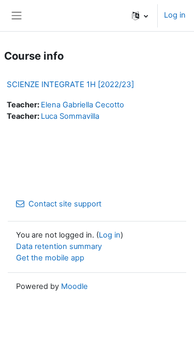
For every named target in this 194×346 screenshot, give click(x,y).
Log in (175, 15)
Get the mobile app (50, 257)
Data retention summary (59, 246)
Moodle (74, 286)
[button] (140, 15)
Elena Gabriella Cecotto (82, 104)
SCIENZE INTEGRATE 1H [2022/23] (70, 84)
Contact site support (64, 204)
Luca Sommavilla (70, 116)
